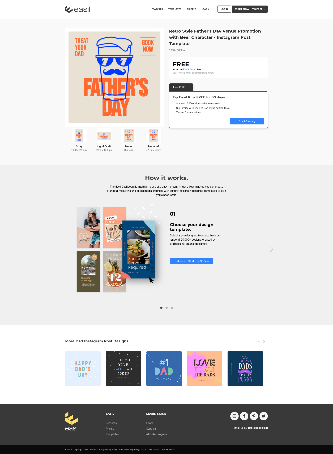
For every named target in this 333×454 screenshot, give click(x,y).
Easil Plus (189, 69)
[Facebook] (244, 416)
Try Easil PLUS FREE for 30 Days (191, 261)
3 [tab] (171, 308)
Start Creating (247, 121)
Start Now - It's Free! (249, 9)
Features (111, 423)
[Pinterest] (254, 416)
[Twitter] (263, 416)
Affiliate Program (156, 434)
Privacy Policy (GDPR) (129, 449)
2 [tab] (166, 308)
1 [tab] (161, 308)
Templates (112, 434)
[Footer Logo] (71, 421)
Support (151, 428)
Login (224, 9)
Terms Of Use (96, 449)
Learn (205, 9)
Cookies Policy (167, 449)
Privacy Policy (110, 449)
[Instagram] (234, 416)
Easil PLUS (179, 87)
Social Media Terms (149, 449)
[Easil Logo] (78, 9)
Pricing (191, 9)
